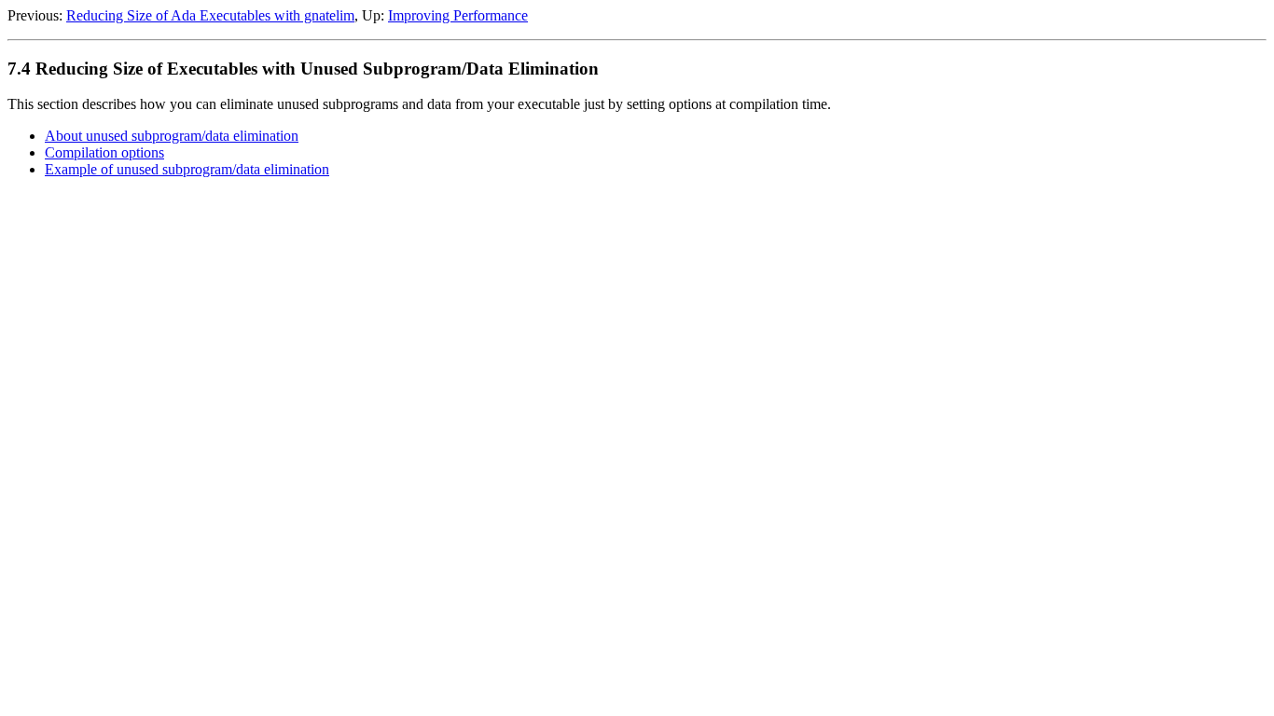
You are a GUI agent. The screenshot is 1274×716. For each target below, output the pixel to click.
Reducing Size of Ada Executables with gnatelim (210, 15)
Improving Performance (458, 15)
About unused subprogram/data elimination (171, 136)
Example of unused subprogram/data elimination (187, 169)
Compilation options (104, 152)
